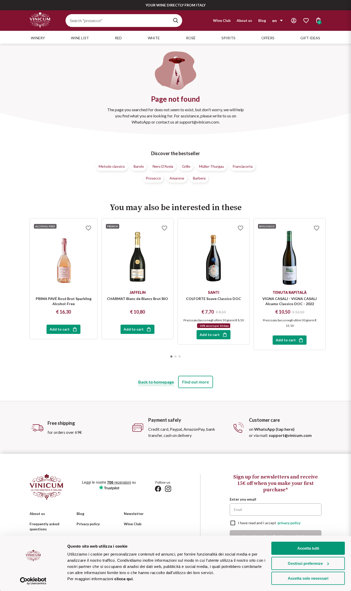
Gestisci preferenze (305, 563)
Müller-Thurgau (211, 166)
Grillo (186, 166)
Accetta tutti (308, 548)
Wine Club (221, 20)
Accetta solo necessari (308, 578)
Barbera (199, 178)
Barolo (139, 166)
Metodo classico (112, 166)
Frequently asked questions (44, 526)
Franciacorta (243, 166)
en (274, 20)
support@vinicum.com (290, 435)
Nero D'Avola (163, 166)
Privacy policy (88, 524)
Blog (262, 20)
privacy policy (289, 523)
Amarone (177, 178)
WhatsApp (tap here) (274, 429)
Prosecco (153, 178)
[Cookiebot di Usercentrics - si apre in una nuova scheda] (33, 581)
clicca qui (123, 579)
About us (244, 20)
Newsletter (134, 513)
